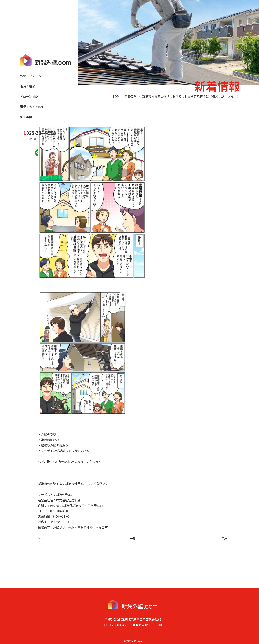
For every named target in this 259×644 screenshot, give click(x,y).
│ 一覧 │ (133, 538)
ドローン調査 (29, 96)
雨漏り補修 (27, 86)
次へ (225, 538)
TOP (115, 96)
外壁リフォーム (30, 76)
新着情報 (130, 96)
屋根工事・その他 (32, 106)
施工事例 (26, 117)
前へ (40, 538)
